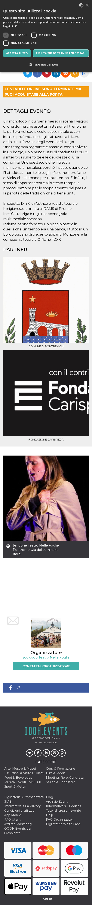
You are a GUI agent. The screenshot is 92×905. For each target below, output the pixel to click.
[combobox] (81, 5)
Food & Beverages (18, 778)
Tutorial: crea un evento (63, 810)
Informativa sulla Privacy (22, 806)
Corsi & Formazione (60, 769)
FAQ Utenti (12, 819)
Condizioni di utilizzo (19, 810)
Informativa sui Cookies (63, 806)
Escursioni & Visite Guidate (24, 773)
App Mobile (12, 815)
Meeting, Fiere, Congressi (65, 778)
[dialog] (46, 36)
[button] (46, 64)
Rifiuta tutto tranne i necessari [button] (61, 53)
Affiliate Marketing (18, 824)
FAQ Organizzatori (60, 819)
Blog (49, 797)
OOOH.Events (51, 738)
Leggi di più (10, 26)
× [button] (87, 5)
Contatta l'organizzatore (46, 666)
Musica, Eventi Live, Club (22, 782)
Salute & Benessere (60, 782)
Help (49, 815)
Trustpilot (46, 898)
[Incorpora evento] (74, 73)
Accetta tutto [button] (17, 53)
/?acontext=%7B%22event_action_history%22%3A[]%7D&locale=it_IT (53, 689)
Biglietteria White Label (63, 824)
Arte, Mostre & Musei (20, 769)
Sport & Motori (15, 787)
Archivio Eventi (57, 801)
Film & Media (55, 773)
